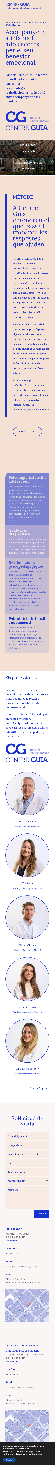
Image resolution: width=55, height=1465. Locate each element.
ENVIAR (41, 1213)
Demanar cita (28, 150)
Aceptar (9, 1460)
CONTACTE (26, 431)
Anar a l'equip (38, 1088)
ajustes (39, 1454)
